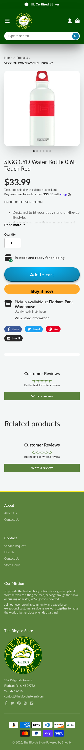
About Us (10, 513)
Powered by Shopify (59, 742)
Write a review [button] (42, 396)
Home (8, 57)
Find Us (9, 552)
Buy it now (42, 291)
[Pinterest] (19, 703)
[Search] (75, 36)
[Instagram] (25, 703)
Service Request (14, 546)
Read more (12, 225)
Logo (24, 21)
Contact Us (11, 519)
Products (22, 57)
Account (69, 20)
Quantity (9, 234)
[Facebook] (6, 703)
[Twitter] (12, 703)
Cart (77, 20)
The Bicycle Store (34, 742)
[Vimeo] (32, 703)
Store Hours (12, 565)
